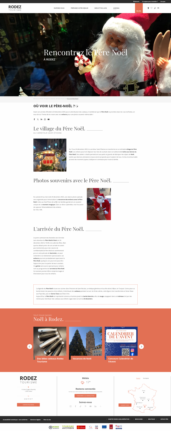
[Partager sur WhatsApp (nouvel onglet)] (45, 119)
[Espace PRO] (157, 419)
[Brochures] (132, 419)
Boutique (151, 419)
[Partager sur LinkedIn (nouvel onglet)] (41, 119)
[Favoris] (151, 8)
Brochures (139, 419)
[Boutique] (145, 419)
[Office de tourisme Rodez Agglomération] (28, 379)
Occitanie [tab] (146, 378)
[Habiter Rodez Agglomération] (105, 419)
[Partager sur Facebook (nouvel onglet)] (34, 119)
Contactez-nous (28, 405)
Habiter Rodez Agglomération (118, 419)
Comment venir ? (125, 405)
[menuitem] (13, 8)
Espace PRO (164, 419)
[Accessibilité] (148, 8)
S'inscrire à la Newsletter (85, 396)
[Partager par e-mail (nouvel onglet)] (48, 119)
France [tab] (138, 378)
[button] (154, 8)
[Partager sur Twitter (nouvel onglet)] (38, 119)
